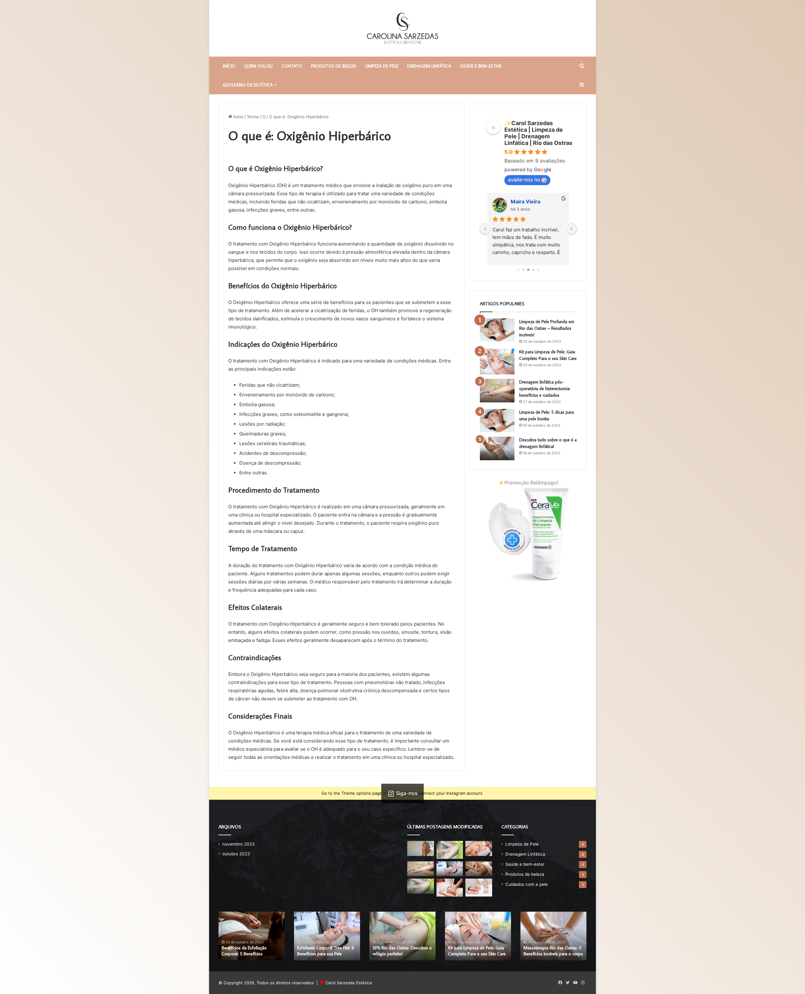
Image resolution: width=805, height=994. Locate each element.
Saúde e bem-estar (480, 66)
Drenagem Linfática (429, 66)
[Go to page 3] (528, 269)
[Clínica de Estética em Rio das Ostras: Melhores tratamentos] (449, 887)
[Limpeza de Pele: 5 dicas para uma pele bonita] (497, 420)
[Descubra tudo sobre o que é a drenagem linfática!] (497, 448)
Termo (253, 116)
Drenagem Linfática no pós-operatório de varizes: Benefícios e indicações (553, 948)
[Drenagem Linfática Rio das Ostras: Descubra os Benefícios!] (478, 887)
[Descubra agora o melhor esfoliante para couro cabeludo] (449, 868)
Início (237, 116)
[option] (252, 936)
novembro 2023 (238, 844)
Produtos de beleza (333, 66)
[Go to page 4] (533, 270)
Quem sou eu (258, 66)
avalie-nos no (524, 179)
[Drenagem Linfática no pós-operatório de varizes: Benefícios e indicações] (478, 868)
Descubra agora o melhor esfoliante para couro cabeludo (401, 951)
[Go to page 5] (538, 269)
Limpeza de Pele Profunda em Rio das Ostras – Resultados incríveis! (546, 328)
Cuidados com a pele (526, 884)
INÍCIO (229, 66)
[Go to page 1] (518, 269)
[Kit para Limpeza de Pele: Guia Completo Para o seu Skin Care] (497, 362)
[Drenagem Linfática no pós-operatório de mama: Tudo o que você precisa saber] (420, 886)
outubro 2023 (236, 853)
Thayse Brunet (529, 201)
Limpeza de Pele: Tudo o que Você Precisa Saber (324, 951)
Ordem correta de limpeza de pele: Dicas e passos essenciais (250, 951)
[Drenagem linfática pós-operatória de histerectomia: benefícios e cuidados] (497, 390)
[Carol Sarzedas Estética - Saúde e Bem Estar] (402, 28)
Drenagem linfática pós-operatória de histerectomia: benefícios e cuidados (544, 388)
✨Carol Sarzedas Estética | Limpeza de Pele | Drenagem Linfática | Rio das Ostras (538, 133)
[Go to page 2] (523, 270)
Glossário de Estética (248, 85)
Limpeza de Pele (381, 66)
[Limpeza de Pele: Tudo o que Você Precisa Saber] (478, 848)
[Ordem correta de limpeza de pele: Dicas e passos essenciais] (420, 848)
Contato (291, 66)
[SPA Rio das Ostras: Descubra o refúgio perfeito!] (449, 850)
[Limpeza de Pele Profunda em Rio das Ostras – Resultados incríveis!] (497, 330)
